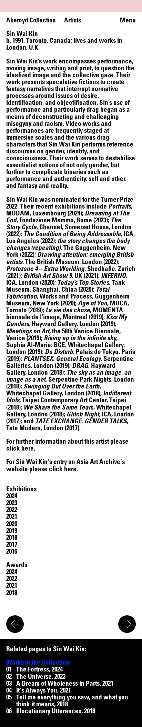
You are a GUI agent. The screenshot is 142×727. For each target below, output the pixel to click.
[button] (11, 495)
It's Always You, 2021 (43, 690)
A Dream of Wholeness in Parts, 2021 (64, 683)
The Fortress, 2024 (39, 669)
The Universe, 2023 (40, 676)
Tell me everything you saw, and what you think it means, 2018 (72, 700)
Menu (128, 20)
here (27, 448)
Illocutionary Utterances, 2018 (55, 710)
